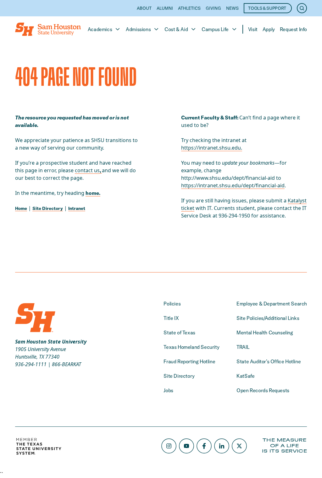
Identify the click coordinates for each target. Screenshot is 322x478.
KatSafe (245, 376)
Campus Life (215, 29)
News (232, 8)
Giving (213, 8)
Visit (253, 29)
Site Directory (47, 208)
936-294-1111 (31, 364)
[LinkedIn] (221, 445)
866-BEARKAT (66, 364)
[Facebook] (204, 445)
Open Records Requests (262, 390)
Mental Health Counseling (264, 332)
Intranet (76, 208)
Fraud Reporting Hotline (189, 361)
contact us (87, 170)
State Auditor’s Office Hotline (268, 361)
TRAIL (242, 347)
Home (21, 208)
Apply (269, 29)
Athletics (189, 8)
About (144, 8)
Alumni (165, 8)
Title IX (171, 318)
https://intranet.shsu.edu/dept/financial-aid (233, 185)
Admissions (138, 29)
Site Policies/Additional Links (267, 318)
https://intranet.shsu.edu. (211, 147)
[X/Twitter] (239, 445)
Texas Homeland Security (191, 347)
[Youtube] (186, 445)
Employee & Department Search (271, 303)
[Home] (48, 29)
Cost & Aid (176, 29)
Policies (172, 303)
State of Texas (179, 332)
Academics (100, 29)
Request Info (293, 29)
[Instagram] (168, 445)
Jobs (168, 390)
